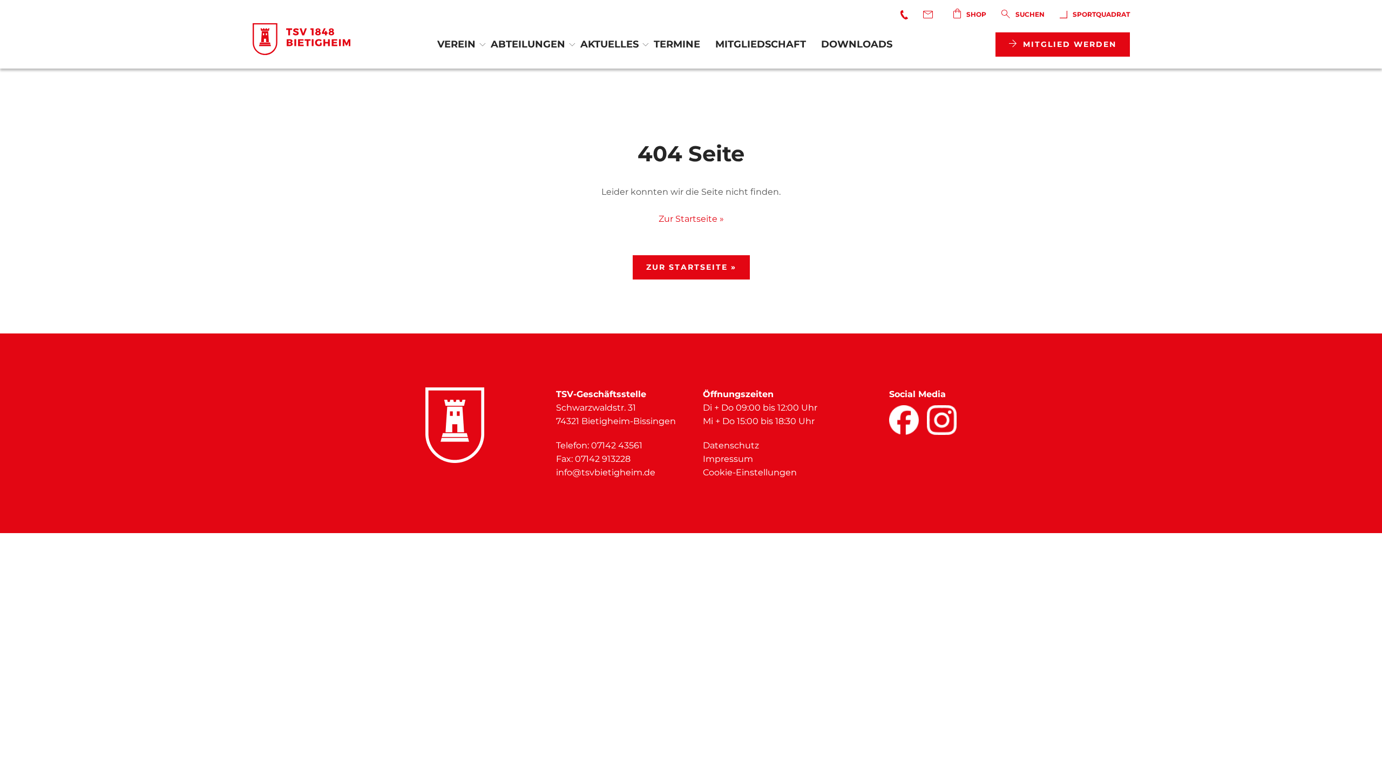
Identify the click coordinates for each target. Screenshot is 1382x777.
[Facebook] (904, 420)
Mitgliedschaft (760, 44)
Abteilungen (528, 44)
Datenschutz (731, 445)
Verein (456, 44)
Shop (976, 14)
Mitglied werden (1069, 44)
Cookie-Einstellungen (750, 472)
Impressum (728, 459)
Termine (677, 44)
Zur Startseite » (691, 219)
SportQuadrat (1101, 14)
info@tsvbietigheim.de (605, 472)
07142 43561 (616, 445)
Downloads (856, 44)
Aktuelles (609, 44)
